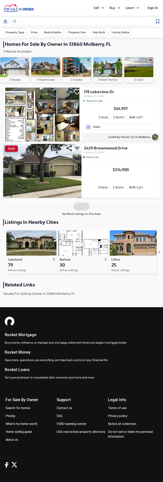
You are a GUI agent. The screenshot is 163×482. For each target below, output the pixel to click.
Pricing (10, 416)
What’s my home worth (21, 424)
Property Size (77, 32)
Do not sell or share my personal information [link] (130, 434)
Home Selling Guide (19, 432)
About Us (12, 440)
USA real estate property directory (81, 432)
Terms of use (117, 408)
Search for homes (18, 408)
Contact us (64, 408)
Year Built (98, 32)
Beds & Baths (52, 32)
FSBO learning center (71, 424)
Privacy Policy (117, 416)
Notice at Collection (122, 424)
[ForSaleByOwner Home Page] (19, 8)
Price (34, 32)
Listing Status (121, 32)
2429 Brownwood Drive (106, 150)
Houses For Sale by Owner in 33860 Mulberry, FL (39, 294)
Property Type (15, 32)
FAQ (59, 416)
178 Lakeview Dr (99, 93)
